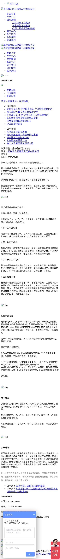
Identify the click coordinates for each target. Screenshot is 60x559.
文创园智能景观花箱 (17, 140)
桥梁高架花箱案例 (21, 25)
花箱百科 (11, 90)
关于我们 (11, 34)
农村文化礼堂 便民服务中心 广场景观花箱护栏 (29, 109)
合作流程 (11, 37)
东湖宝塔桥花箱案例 (17, 132)
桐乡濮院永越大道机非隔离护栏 (22, 112)
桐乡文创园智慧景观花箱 (19, 121)
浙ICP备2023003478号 (44, 554)
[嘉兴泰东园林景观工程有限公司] (18, 9)
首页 (3, 101)
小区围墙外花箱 (14, 124)
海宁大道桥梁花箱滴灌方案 (20, 143)
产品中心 (11, 17)
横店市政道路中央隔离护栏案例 (22, 134)
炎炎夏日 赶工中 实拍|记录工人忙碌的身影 (27, 115)
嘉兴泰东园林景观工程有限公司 (23, 151)
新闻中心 (11, 31)
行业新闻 (11, 93)
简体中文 (13, 3)
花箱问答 (11, 96)
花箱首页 (11, 14)
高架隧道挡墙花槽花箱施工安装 (22, 118)
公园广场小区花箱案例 (23, 28)
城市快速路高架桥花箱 (18, 137)
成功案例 (11, 20)
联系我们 (11, 40)
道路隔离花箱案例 (21, 22)
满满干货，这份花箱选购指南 (30, 486)
